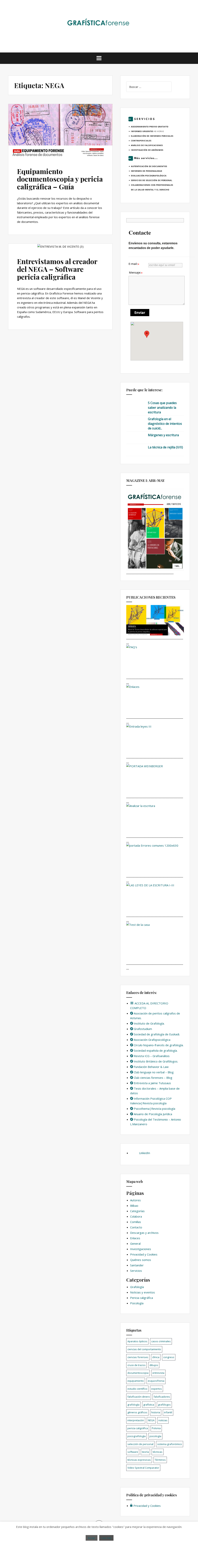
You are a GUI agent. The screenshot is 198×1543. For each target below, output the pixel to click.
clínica (155, 1357)
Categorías (137, 1211)
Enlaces (135, 1238)
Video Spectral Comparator (143, 1467)
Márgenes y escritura (163, 435)
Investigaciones (140, 1249)
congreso (168, 1357)
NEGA (151, 1420)
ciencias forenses (137, 1357)
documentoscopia (137, 1373)
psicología (155, 1436)
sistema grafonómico (169, 1444)
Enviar (139, 312)
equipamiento (135, 1381)
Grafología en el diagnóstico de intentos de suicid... (165, 423)
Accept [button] (91, 1537)
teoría (145, 1452)
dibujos (153, 1365)
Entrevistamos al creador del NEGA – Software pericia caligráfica (57, 269)
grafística (148, 1404)
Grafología (137, 1287)
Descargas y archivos (144, 1233)
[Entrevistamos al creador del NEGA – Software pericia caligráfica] (58, 254)
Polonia (156, 1428)
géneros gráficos (137, 1412)
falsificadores (162, 1396)
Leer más (106, 1537)
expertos (156, 1388)
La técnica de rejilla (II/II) (165, 447)
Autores (135, 1200)
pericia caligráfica (137, 1428)
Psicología (136, 1303)
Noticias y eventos (142, 1292)
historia (155, 1412)
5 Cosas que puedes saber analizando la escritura (162, 407)
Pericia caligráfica (141, 1298)
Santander (137, 1265)
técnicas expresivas (139, 1459)
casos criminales (161, 1341)
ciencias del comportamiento (144, 1349)
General (135, 1243)
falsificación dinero (138, 1396)
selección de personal (140, 1444)
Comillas (135, 1222)
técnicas (157, 1452)
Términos (160, 1459)
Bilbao (134, 1205)
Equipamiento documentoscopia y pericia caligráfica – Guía (60, 178)
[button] (147, 334)
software (132, 1452)
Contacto (136, 1227)
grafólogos (164, 1404)
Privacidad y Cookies (143, 1254)
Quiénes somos (140, 1260)
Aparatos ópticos (137, 1341)
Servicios (136, 1271)
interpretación (135, 1420)
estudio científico (137, 1388)
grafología (133, 1404)
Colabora (136, 1216)
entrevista (158, 1373)
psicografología (136, 1436)
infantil (168, 1412)
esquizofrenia (156, 1381)
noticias (162, 1420)
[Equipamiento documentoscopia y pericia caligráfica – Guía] (58, 135)
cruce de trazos (136, 1365)
